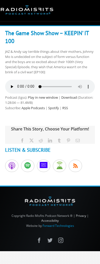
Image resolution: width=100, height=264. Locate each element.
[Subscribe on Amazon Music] (43, 166)
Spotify (53, 108)
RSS (65, 108)
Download (69, 97)
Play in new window (43, 97)
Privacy (81, 216)
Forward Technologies (58, 226)
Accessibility (50, 220)
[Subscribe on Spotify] (27, 166)
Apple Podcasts (33, 108)
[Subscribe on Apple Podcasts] (11, 166)
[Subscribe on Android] (59, 166)
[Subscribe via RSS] (75, 166)
